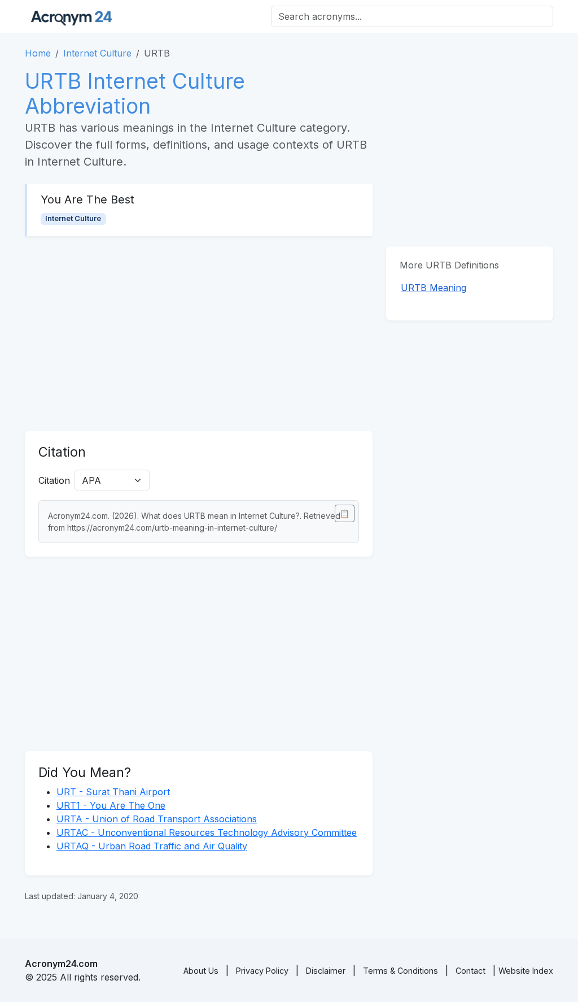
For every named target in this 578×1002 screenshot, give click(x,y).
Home (38, 53)
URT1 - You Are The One (110, 805)
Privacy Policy (262, 970)
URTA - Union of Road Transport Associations (156, 819)
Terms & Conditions (400, 970)
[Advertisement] (199, 333)
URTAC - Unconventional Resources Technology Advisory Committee (206, 832)
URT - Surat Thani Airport (113, 791)
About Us (200, 970)
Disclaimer (325, 970)
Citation (54, 480)
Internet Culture (97, 53)
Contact (470, 970)
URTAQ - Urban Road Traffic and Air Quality (151, 846)
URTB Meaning (433, 287)
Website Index (525, 970)
